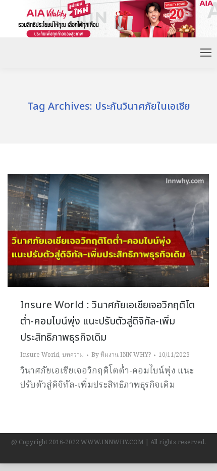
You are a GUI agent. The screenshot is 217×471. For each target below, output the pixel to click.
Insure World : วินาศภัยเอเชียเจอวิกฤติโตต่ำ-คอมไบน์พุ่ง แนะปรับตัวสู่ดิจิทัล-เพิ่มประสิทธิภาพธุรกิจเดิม (107, 321)
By (121, 355)
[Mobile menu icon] (206, 52)
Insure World (39, 355)
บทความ (73, 355)
